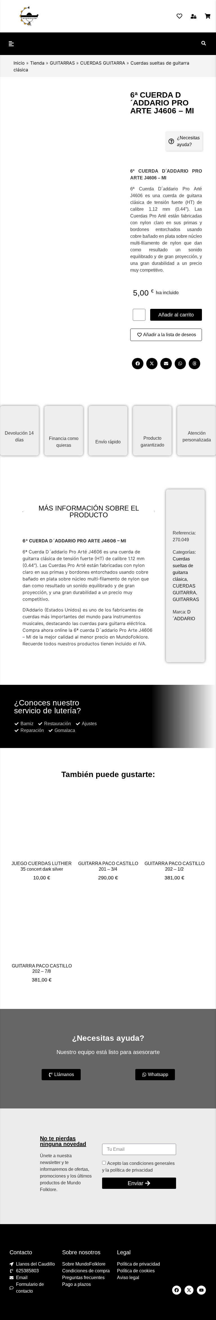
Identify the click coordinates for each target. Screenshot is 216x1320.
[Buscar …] (203, 43)
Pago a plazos (76, 1284)
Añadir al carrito (176, 315)
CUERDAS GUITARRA (102, 63)
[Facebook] (176, 1290)
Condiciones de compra (86, 1270)
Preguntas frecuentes (83, 1277)
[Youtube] (201, 1290)
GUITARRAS (62, 63)
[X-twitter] (189, 1290)
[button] (193, 16)
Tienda (37, 63)
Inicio (19, 63)
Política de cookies (136, 1270)
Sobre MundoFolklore (83, 1264)
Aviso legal (128, 1277)
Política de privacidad (138, 1264)
